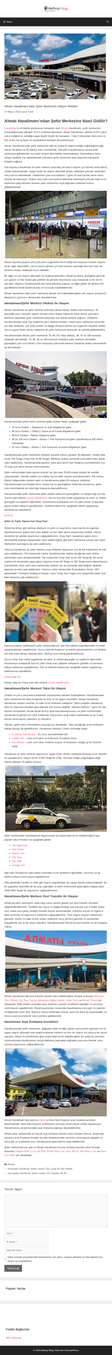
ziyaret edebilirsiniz (36, 498)
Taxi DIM (16, 861)
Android (8, 515)
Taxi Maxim (18, 742)
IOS (19, 677)
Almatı (64, 128)
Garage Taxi (18, 865)
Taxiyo (32, 1000)
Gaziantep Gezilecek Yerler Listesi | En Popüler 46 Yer (37, 1173)
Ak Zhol (41, 1151)
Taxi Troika (18, 849)
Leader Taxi (18, 738)
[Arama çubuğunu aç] (107, 21)
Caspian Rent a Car (25, 1151)
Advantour (43, 1000)
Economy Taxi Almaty (23, 734)
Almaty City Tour (19, 1000)
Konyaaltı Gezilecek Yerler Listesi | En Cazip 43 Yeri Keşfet (40, 1168)
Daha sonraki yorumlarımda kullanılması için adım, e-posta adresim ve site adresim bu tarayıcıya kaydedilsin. (55, 1259)
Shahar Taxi (18, 853)
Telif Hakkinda (13, 1337)
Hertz (43, 1120)
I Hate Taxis (71, 1000)
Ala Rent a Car (88, 1151)
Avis (68, 1151)
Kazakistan (10, 128)
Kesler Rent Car (55, 1151)
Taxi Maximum (20, 845)
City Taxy (17, 857)
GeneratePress (71, 1350)
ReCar (75, 1151)
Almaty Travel (89, 1000)
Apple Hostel (57, 1000)
